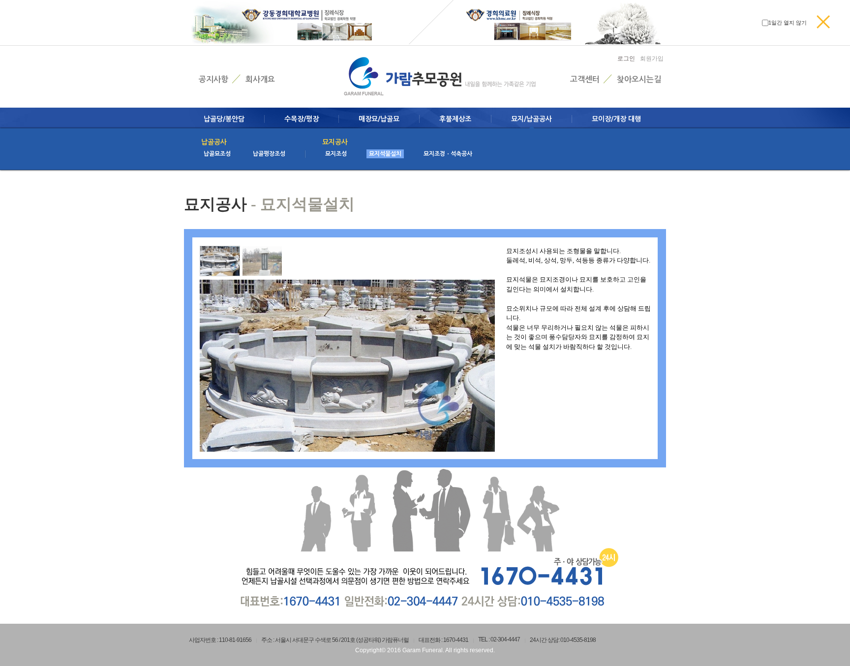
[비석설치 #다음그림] (262, 261)
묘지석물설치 (385, 154)
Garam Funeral (422, 650)
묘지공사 (335, 142)
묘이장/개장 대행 (616, 119)
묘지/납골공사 (531, 119)
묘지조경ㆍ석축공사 (448, 154)
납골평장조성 (269, 154)
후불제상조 (455, 119)
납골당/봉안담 (224, 119)
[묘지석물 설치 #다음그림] (220, 261)
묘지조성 (336, 154)
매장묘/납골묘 (379, 119)
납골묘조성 (217, 154)
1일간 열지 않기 (787, 23)
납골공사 (214, 142)
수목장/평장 (301, 119)
